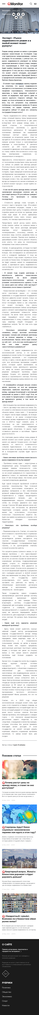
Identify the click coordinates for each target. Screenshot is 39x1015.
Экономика (7, 996)
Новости (5, 1005)
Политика (6, 987)
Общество (6, 992)
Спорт (5, 1001)
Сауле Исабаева (19, 745)
